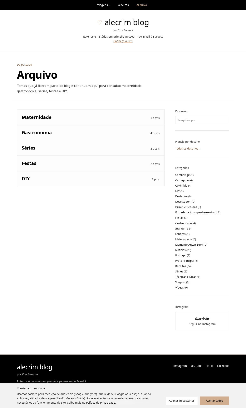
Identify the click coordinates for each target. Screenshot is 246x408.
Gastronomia (185, 223)
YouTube (196, 366)
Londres (182, 234)
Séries (181, 271)
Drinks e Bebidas (188, 207)
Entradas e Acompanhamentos (197, 212)
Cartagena (184, 180)
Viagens (103, 5)
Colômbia (183, 185)
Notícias (183, 250)
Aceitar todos (214, 400)
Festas (181, 218)
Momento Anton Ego (191, 244)
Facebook (223, 366)
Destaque (183, 196)
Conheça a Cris (123, 41)
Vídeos (181, 287)
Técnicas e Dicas (187, 277)
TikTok (209, 366)
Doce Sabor (185, 201)
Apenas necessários (181, 400)
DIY (179, 191)
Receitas (123, 5)
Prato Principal (186, 260)
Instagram (180, 366)
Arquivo (142, 5)
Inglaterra (183, 228)
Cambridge (184, 175)
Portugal (182, 255)
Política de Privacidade (100, 402)
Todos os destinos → (188, 148)
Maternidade (185, 239)
